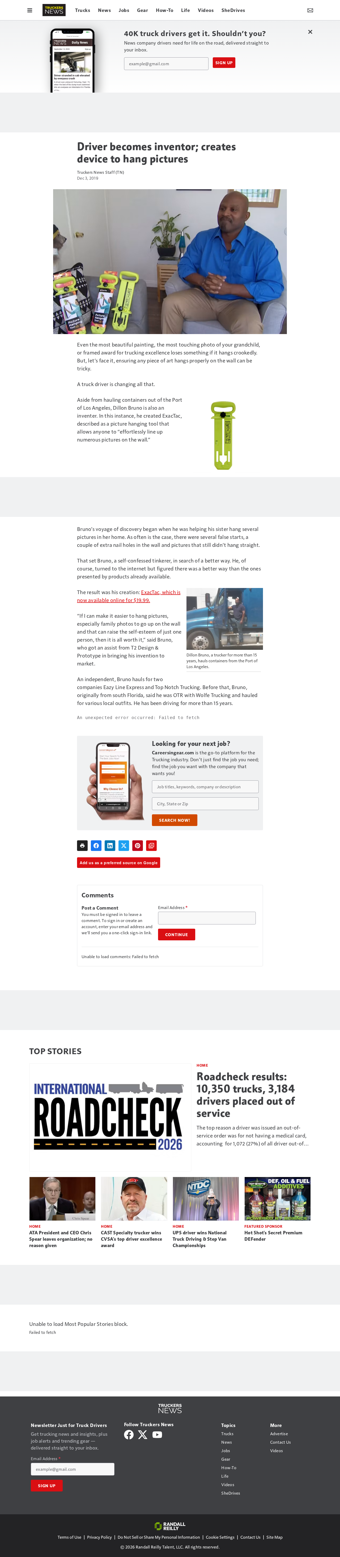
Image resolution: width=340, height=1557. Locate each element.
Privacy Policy (99, 1537)
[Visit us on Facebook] (129, 1434)
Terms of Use (69, 1537)
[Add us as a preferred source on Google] (151, 845)
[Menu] (30, 10)
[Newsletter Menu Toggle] (310, 10)
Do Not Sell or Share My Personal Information (159, 1537)
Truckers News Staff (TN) (100, 172)
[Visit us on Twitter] (143, 1434)
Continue (176, 934)
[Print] (82, 845)
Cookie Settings (220, 1537)
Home (202, 1065)
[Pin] (137, 845)
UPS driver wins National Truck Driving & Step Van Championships (200, 1239)
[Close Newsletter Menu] (310, 31)
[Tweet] (123, 845)
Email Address (173, 907)
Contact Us (250, 1537)
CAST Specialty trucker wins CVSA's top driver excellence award (131, 1239)
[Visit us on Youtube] (157, 1434)
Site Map (274, 1537)
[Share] (96, 845)
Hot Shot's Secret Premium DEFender (273, 1236)
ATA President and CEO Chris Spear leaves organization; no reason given (60, 1239)
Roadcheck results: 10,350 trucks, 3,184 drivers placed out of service (246, 1094)
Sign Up (224, 62)
